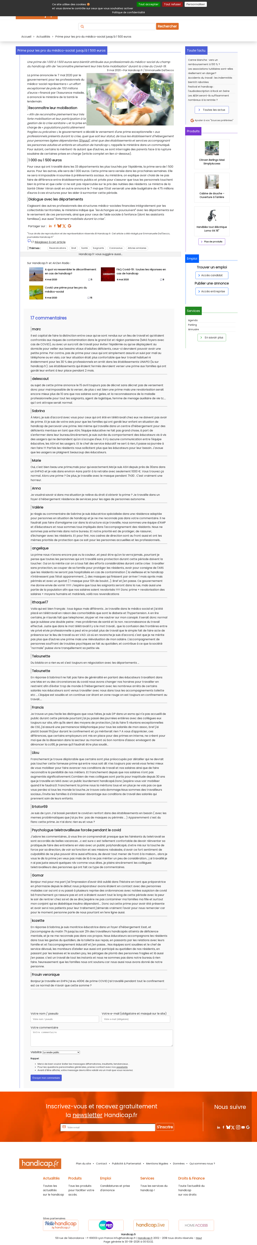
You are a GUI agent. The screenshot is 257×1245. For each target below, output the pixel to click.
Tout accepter (148, 4)
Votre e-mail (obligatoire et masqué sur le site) (134, 1014)
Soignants (98, 248)
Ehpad (84, 141)
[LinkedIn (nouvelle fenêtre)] (50, 227)
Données (179, 1163)
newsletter (87, 1115)
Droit (73, 248)
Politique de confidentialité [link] (128, 12)
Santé (84, 248)
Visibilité (36, 1052)
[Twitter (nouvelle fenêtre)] (64, 227)
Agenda (193, 320)
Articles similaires (137, 248)
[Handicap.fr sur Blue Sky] (228, 1127)
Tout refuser (172, 4)
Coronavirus (116, 248)
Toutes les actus (213, 110)
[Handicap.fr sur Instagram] (238, 1127)
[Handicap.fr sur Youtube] (243, 1127)
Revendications (57, 248)
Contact (101, 1163)
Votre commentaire (44, 1028)
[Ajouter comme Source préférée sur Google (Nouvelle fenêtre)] (248, 1127)
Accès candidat (212, 275)
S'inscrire (165, 1126)
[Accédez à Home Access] (196, 1225)
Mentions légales (157, 1163)
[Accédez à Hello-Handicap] (60, 1225)
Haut (199, 1238)
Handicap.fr (145, 1238)
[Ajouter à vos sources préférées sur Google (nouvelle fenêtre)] (69, 227)
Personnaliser (195, 4)
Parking (192, 325)
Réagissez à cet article (50, 242)
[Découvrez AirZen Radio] (106, 1225)
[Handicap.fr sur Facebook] (223, 1127)
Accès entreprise (213, 291)
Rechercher (167, 26)
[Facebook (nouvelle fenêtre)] (55, 227)
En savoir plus (213, 337)
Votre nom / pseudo (44, 1014)
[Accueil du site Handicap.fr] (40, 1164)
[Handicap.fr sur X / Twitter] (233, 1127)
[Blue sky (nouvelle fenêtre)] (59, 227)
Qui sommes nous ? (202, 1163)
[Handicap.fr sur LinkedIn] (218, 1127)
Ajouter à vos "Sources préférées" (213, 120)
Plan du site (83, 1163)
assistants (122, 1067)
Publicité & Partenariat (126, 1163)
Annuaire (193, 329)
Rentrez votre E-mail (45, 1127)
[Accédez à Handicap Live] (151, 1225)
